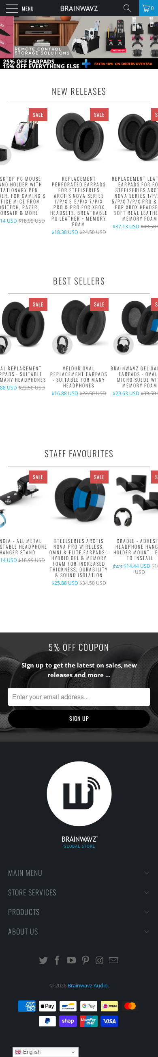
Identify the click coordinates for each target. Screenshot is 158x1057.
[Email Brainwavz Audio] (114, 960)
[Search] (130, 8)
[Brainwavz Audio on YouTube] (72, 960)
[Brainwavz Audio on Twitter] (43, 960)
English (31, 1052)
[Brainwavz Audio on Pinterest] (86, 960)
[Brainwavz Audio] (79, 8)
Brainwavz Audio (88, 985)
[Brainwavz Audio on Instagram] (100, 960)
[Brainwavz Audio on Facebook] (57, 960)
